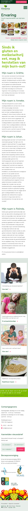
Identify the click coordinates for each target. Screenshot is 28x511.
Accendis (5, 507)
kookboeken (4, 3)
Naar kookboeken (21, 2)
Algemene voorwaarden (14, 503)
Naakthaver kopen (8, 382)
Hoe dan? (5, 289)
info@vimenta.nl (7, 428)
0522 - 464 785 (7, 425)
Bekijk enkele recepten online (19, 40)
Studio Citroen (12, 506)
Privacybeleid (4, 503)
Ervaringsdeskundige (9, 321)
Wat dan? (5, 351)
